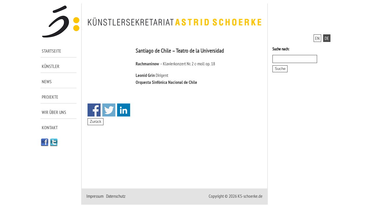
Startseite (51, 51)
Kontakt (50, 127)
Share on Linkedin (123, 109)
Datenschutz (116, 196)
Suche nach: (280, 48)
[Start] (61, 36)
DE (327, 38)
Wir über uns (54, 112)
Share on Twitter (108, 109)
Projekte (50, 97)
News (47, 81)
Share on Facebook (94, 109)
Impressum (94, 196)
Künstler (50, 66)
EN (317, 38)
